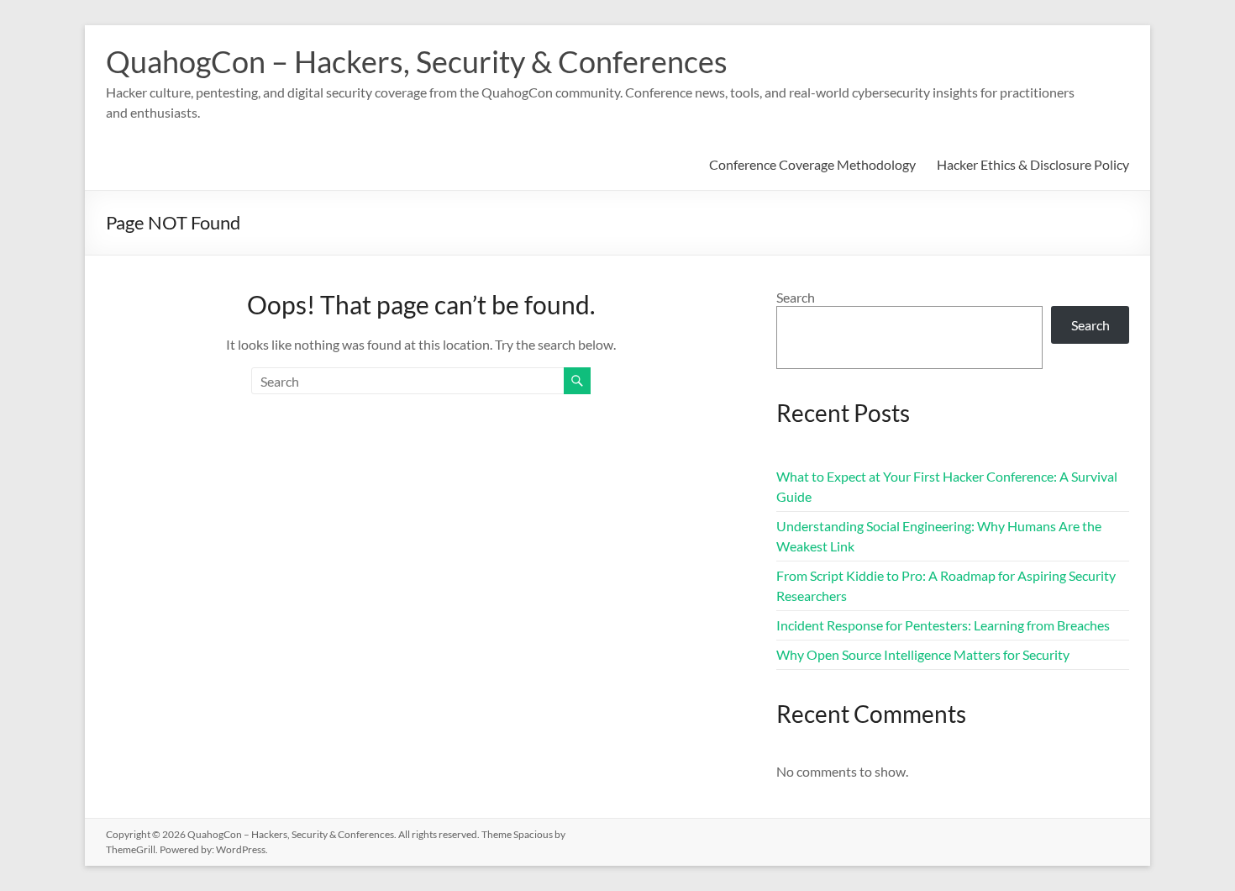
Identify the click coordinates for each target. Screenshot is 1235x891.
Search (795, 297)
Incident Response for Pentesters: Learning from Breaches (943, 625)
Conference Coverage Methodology (812, 164)
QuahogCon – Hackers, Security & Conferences (417, 61)
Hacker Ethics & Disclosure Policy (1033, 164)
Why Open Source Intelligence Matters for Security (922, 654)
